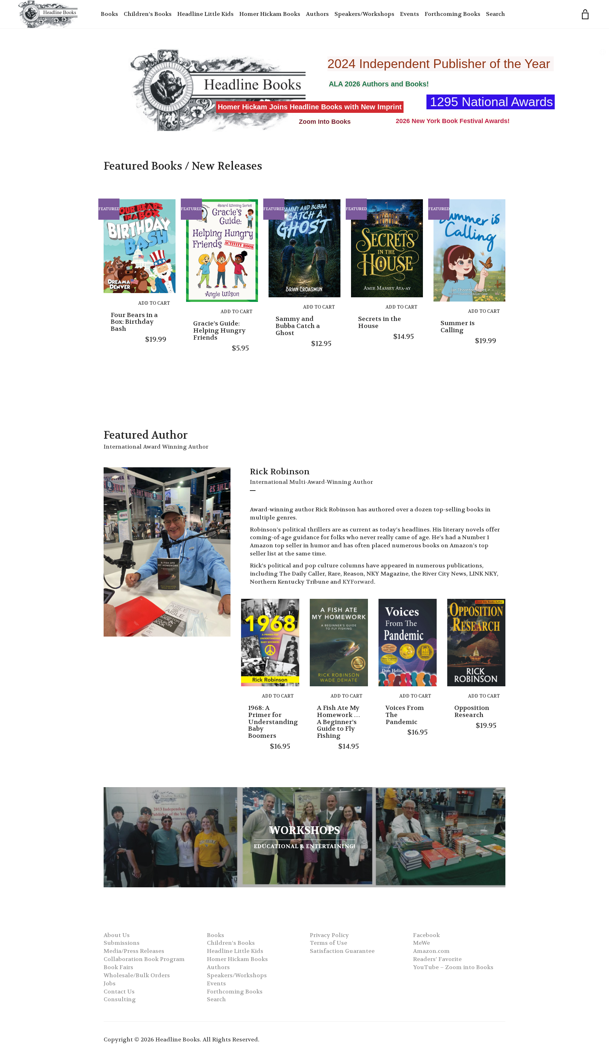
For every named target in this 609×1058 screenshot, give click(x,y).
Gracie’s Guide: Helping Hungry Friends (219, 331)
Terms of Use (328, 943)
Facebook (426, 935)
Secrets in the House (379, 322)
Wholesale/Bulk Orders (137, 975)
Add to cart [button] (154, 303)
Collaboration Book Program (144, 959)
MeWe (421, 943)
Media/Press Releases (134, 951)
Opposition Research (471, 711)
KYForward (358, 581)
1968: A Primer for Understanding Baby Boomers (273, 722)
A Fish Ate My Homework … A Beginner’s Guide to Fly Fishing (338, 722)
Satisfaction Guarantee (342, 951)
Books (109, 14)
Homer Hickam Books (269, 14)
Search (495, 14)
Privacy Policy (329, 935)
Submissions (122, 943)
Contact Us (119, 991)
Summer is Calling (458, 326)
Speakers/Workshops (364, 14)
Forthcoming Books (452, 14)
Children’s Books (148, 14)
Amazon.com (431, 951)
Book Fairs (118, 967)
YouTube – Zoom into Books (453, 967)
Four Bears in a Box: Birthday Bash (134, 322)
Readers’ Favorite (437, 959)
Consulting (120, 999)
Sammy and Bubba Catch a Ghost (298, 326)
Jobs (110, 983)
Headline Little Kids (205, 14)
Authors (317, 14)
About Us (117, 935)
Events (409, 14)
